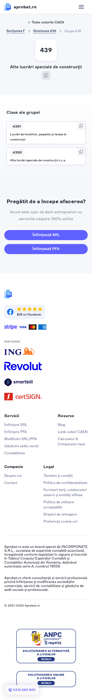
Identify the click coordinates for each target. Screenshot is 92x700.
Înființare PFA (15, 432)
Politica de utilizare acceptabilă (58, 504)
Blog (61, 425)
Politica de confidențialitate (65, 483)
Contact (10, 483)
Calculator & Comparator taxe (71, 441)
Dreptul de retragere (60, 514)
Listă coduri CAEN (73, 432)
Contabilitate (14, 453)
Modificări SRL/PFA (20, 439)
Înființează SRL (46, 235)
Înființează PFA (46, 249)
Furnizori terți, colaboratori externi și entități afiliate (65, 492)
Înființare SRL (15, 425)
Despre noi (13, 476)
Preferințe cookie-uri (60, 521)
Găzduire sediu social (21, 446)
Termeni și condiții (58, 476)
